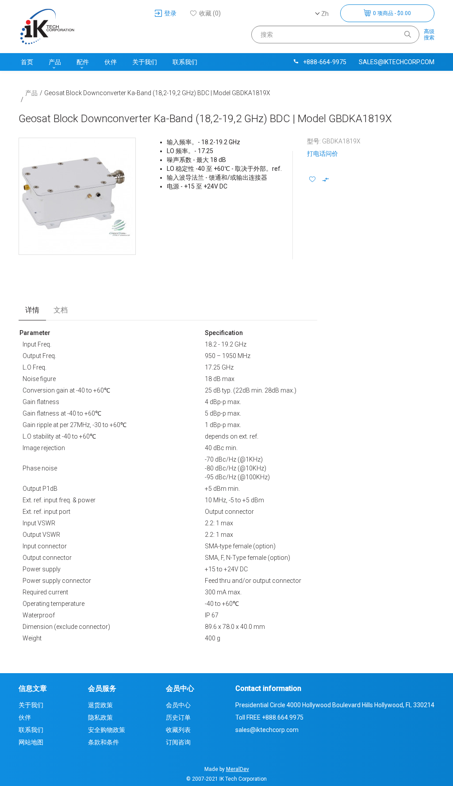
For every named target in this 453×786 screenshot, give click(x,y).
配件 (83, 62)
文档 (61, 310)
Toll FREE (269, 717)
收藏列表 (178, 729)
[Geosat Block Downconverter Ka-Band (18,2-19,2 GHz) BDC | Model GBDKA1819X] (77, 196)
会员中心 (178, 705)
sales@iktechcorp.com (396, 62)
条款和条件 (103, 742)
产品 (55, 62)
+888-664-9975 (324, 62)
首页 (27, 62)
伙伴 (110, 62)
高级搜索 (429, 34)
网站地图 (31, 742)
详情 (32, 310)
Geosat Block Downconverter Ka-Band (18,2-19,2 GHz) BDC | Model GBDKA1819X (157, 92)
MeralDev (237, 769)
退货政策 (100, 705)
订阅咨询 (178, 742)
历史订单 (178, 717)
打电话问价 (322, 153)
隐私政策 (100, 717)
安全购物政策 (106, 729)
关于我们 (144, 62)
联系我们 (185, 62)
